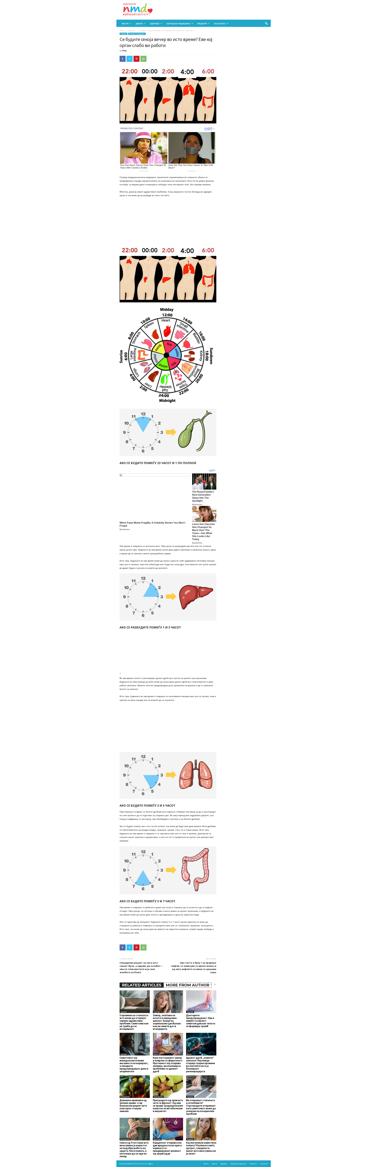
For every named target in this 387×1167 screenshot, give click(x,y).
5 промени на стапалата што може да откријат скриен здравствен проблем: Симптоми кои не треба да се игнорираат (134, 1022)
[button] (266, 23)
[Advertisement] (168, 222)
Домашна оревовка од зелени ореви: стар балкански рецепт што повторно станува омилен (133, 1106)
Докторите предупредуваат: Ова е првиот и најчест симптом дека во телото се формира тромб (200, 1021)
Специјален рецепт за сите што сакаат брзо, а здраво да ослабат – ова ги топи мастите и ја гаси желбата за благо (141, 967)
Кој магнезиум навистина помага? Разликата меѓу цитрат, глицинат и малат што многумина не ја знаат (201, 1148)
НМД (124, 50)
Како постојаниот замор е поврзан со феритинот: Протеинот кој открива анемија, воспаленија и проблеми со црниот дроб (168, 1064)
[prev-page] (211, 984)
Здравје (154, 23)
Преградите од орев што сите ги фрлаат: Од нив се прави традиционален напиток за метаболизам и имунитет (168, 1106)
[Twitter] (130, 59)
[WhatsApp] (143, 59)
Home (122, 30)
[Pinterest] (136, 59)
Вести (125, 23)
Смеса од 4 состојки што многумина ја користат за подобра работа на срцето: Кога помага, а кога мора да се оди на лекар (134, 1149)
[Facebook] (123, 59)
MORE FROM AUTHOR (187, 985)
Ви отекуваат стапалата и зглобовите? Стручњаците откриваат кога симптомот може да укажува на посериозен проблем (201, 1107)
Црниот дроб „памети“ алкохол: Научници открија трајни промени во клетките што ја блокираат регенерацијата (200, 1064)
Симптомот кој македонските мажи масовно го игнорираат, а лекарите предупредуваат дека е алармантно (134, 1064)
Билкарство (125, 1097)
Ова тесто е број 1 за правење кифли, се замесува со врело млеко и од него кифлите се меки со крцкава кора (193, 967)
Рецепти (202, 23)
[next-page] (214, 984)
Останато (220, 23)
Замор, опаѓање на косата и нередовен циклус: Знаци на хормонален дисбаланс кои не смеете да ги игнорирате (167, 1022)
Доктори (157, 1139)
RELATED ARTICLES (141, 985)
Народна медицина (178, 23)
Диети (139, 23)
